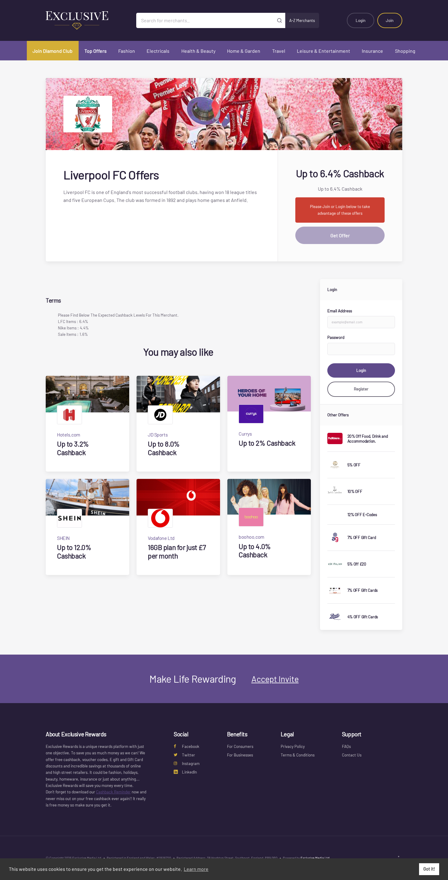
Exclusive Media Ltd (314, 858)
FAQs (346, 746)
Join (389, 20)
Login (360, 20)
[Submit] (279, 20)
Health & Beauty (198, 51)
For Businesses (240, 754)
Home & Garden (243, 51)
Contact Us (351, 754)
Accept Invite (275, 679)
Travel (278, 51)
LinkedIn (189, 772)
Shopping (405, 51)
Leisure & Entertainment (323, 51)
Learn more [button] (196, 869)
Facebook (190, 746)
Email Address (339, 310)
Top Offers (95, 51)
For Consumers (240, 746)
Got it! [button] (429, 868)
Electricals (158, 51)
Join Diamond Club (53, 51)
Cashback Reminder (113, 791)
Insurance (372, 51)
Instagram (191, 763)
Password (335, 337)
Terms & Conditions (298, 754)
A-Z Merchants (302, 20)
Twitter (188, 754)
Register (361, 388)
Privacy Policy (293, 746)
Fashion (126, 51)
